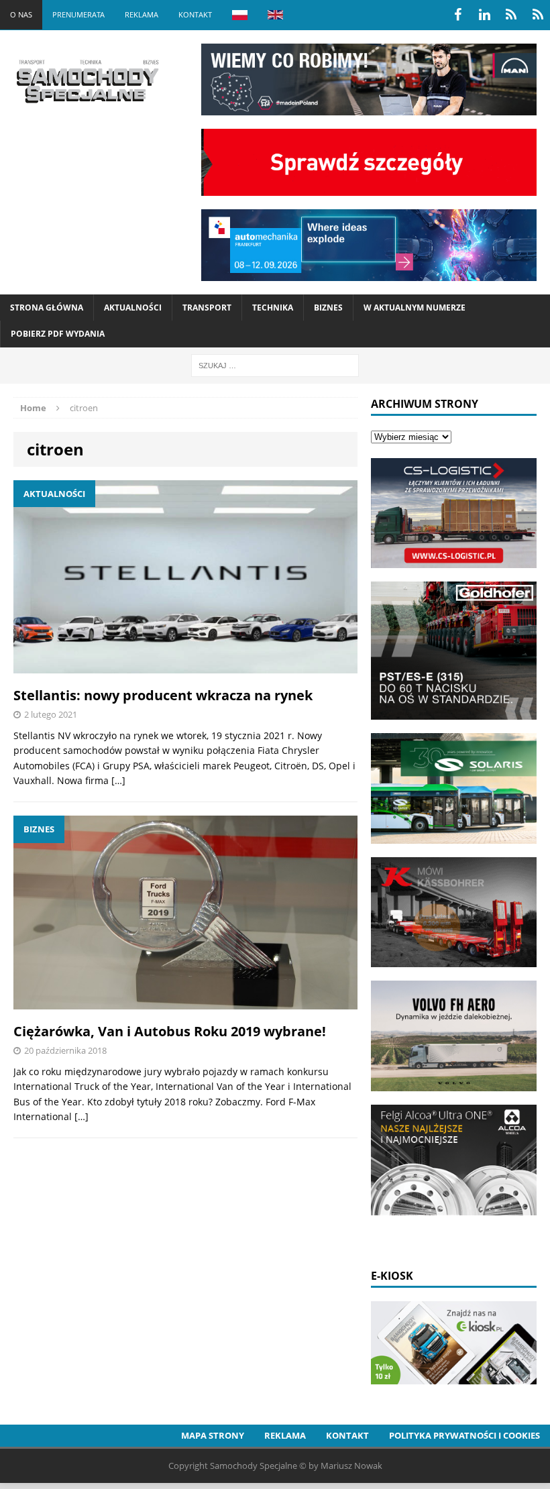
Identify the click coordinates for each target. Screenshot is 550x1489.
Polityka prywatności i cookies (464, 1435)
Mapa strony (212, 1435)
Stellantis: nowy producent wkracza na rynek (163, 695)
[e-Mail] (538, 15)
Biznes (328, 307)
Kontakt (195, 14)
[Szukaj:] (275, 364)
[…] (118, 780)
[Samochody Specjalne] (87, 81)
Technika (272, 307)
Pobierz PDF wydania (58, 333)
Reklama (141, 14)
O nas (21, 14)
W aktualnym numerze (414, 307)
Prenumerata (78, 14)
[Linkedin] (484, 15)
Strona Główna (46, 307)
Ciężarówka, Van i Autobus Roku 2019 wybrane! (169, 1031)
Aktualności (133, 307)
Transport (206, 307)
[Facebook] (457, 15)
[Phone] (511, 15)
